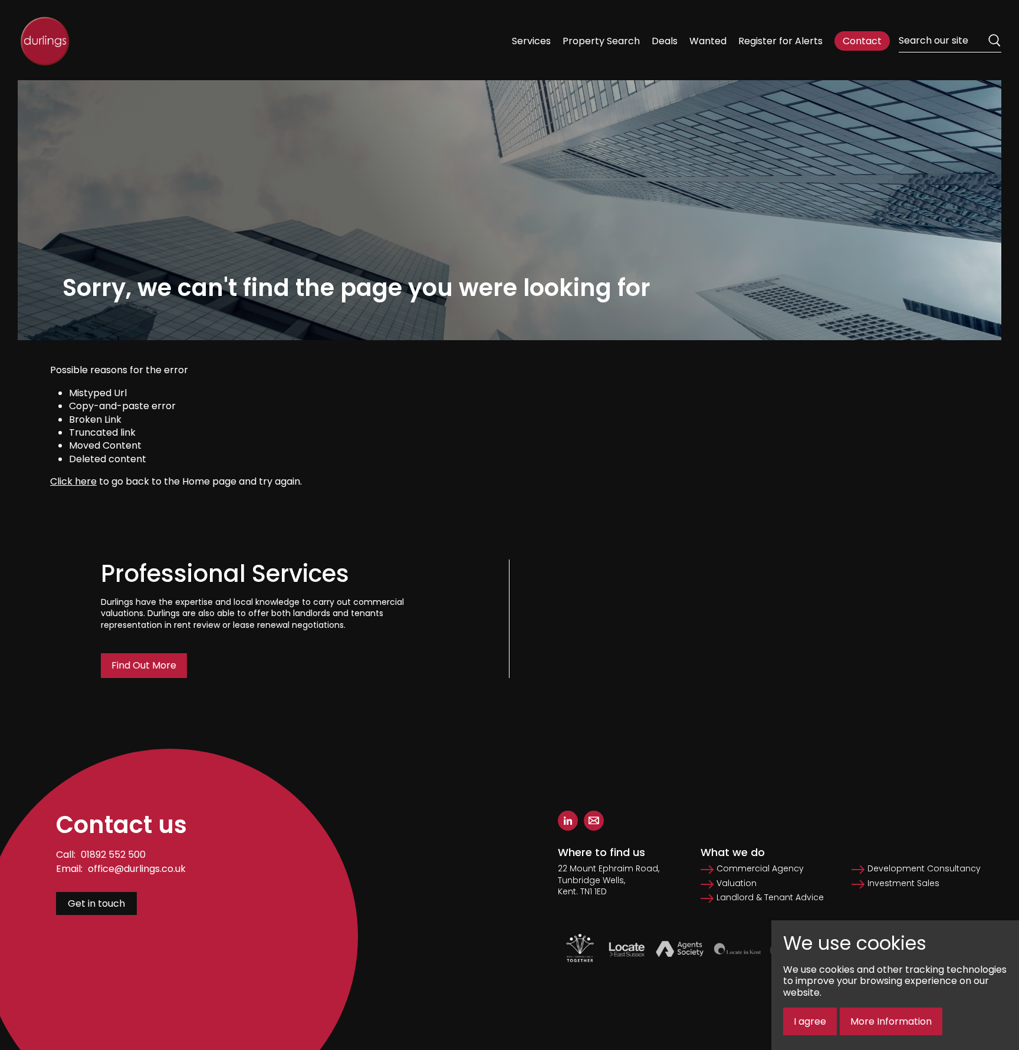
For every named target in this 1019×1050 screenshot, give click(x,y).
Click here (73, 481)
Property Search (601, 41)
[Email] (594, 821)
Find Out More (143, 665)
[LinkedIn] (568, 821)
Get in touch (96, 903)
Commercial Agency (760, 868)
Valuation (736, 883)
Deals (665, 41)
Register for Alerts (780, 41)
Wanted (708, 41)
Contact (862, 41)
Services (531, 41)
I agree (810, 1021)
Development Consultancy (924, 868)
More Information (891, 1021)
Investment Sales (903, 883)
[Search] (994, 41)
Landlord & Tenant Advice (770, 897)
